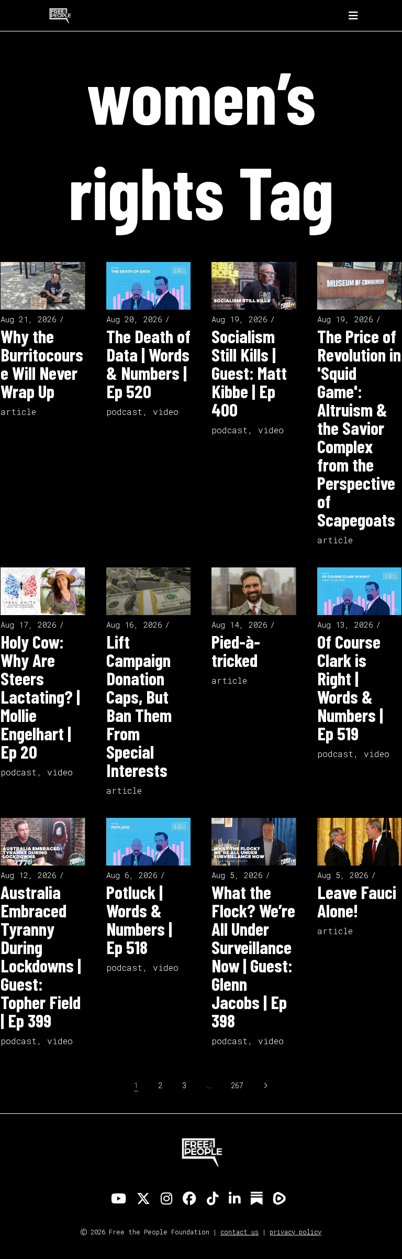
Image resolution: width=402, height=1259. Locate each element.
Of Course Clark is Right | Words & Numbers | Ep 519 (350, 687)
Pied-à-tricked (235, 650)
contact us (239, 1232)
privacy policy (295, 1232)
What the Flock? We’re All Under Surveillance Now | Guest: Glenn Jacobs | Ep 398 (253, 956)
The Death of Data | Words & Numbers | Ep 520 (148, 363)
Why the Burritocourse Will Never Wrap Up (42, 363)
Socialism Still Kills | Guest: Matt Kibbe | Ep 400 (249, 372)
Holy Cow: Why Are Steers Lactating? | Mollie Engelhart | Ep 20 (40, 696)
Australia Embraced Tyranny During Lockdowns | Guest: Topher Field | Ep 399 (41, 956)
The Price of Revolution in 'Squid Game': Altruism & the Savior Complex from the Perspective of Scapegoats (359, 427)
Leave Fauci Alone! (356, 901)
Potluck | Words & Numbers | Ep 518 (139, 919)
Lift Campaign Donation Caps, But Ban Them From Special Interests (139, 705)
